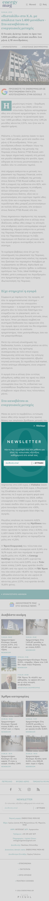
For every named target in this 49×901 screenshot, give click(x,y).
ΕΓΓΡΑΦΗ (39, 463)
